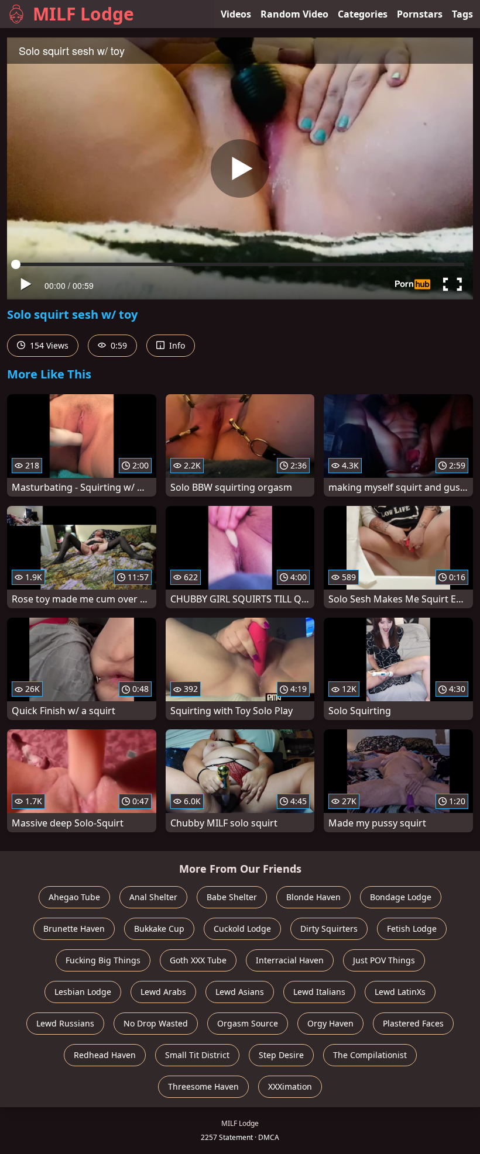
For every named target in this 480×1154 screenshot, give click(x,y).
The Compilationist (370, 1054)
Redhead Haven (105, 1054)
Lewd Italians (319, 991)
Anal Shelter (153, 896)
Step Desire (281, 1054)
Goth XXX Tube (198, 960)
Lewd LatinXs (400, 991)
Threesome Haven (203, 1086)
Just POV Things (384, 960)
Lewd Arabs (163, 991)
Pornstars (420, 14)
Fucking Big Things (103, 960)
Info (176, 345)
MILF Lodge (83, 14)
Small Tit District (197, 1054)
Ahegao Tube (74, 896)
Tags (462, 14)
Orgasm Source (247, 1023)
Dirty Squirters (329, 928)
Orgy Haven (330, 1023)
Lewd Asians (239, 991)
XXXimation (290, 1086)
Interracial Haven (290, 960)
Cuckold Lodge (242, 928)
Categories (363, 14)
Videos (236, 14)
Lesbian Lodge (82, 991)
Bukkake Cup (159, 928)
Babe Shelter (232, 896)
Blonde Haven (313, 896)
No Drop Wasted (156, 1023)
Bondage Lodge (400, 896)
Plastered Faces (413, 1023)
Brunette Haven (74, 928)
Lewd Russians (65, 1023)
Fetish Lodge (412, 928)
